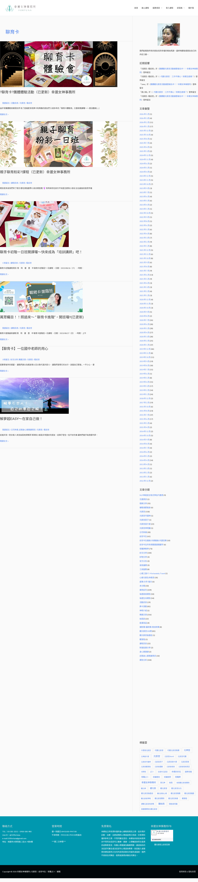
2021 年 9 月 (144, 262)
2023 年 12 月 (145, 176)
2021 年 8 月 (144, 266)
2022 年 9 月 (144, 217)
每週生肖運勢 (145, 598)
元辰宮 (142, 511)
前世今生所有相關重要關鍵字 (151, 544)
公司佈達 (14, 430)
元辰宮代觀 (182, 756)
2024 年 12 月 (145, 155)
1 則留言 (5, 263)
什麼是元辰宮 (146, 750)
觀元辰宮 (163, 788)
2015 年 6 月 (144, 419)
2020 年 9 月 (144, 312)
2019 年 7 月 (144, 369)
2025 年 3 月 (144, 151)
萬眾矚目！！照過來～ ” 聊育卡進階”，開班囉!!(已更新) (42, 317)
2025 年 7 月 (144, 143)
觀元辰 (153, 788)
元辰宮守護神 (145, 516)
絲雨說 (142, 619)
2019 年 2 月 (144, 390)
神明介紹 (143, 610)
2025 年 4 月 (144, 147)
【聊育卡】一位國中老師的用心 (24, 349)
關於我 (191, 8)
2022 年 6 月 (144, 225)
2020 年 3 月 (144, 336)
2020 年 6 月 (144, 324)
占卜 (152, 772)
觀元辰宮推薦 (175, 793)
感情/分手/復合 (146, 582)
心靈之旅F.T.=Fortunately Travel (152, 573)
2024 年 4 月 (144, 172)
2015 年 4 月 (144, 427)
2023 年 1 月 (144, 209)
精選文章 (22, 359)
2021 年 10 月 (145, 258)
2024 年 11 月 (145, 159)
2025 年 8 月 (144, 139)
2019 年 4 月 (144, 382)
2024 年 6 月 (144, 163)
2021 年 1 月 (144, 295)
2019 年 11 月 (145, 353)
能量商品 (143, 623)
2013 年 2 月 (144, 472)
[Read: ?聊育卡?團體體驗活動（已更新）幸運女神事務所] (58, 64)
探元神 (162, 783)
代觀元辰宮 (159, 750)
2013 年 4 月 (144, 464)
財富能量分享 (145, 647)
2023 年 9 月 (144, 188)
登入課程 (169, 8)
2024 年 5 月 (144, 168)
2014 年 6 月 (144, 452)
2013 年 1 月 (144, 477)
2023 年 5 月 (144, 200)
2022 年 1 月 (144, 246)
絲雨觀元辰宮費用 (183, 783)
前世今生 (143, 536)
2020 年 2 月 (144, 341)
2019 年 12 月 (145, 349)
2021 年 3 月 (144, 287)
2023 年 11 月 (145, 180)
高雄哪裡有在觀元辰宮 (149, 809)
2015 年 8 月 (144, 411)
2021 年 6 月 (144, 275)
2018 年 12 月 (145, 398)
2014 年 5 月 (144, 456)
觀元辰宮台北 (176, 788)
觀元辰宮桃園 (189, 793)
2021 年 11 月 (145, 254)
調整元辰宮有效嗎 (147, 804)
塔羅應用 (156, 777)
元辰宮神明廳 (145, 528)
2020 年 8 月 (144, 316)
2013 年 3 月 (144, 468)
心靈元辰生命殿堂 (147, 577)
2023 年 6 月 (144, 196)
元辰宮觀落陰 (146, 767)
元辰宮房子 (144, 520)
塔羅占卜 (145, 777)
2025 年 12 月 (145, 130)
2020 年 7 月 (144, 320)
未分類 (142, 586)
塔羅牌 (178, 777)
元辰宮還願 (159, 767)
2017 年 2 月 (144, 402)
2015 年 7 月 (144, 415)
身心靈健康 (144, 652)
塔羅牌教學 (144, 549)
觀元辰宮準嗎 (146, 798)
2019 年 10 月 (145, 357)
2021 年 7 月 (144, 271)
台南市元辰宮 (163, 772)
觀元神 (143, 788)
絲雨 (171, 783)
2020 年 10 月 (145, 308)
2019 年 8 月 (144, 365)
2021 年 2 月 (144, 291)
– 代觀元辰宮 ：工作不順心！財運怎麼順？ (176, 76)
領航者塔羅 (173, 804)
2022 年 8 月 (144, 221)
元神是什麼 (145, 756)
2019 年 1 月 (144, 394)
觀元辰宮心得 (162, 793)
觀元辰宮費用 (159, 798)
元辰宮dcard (169, 756)
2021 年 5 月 (144, 279)
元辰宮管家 (185, 762)
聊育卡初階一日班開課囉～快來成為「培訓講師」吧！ (41, 252)
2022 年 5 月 (144, 229)
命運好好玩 (176, 772)
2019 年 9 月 (144, 361)
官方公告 (143, 561)
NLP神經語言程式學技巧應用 (151, 495)
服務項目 (156, 8)
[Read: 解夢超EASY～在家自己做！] (34, 395)
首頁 (136, 8)
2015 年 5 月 (144, 423)
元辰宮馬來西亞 (184, 767)
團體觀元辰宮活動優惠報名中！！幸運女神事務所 (170, 84)
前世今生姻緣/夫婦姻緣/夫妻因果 (153, 540)
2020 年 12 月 (145, 299)
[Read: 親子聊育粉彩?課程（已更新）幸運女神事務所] (58, 144)
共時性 (143, 772)
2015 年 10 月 (145, 407)
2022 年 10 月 (145, 213)
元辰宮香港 (171, 767)
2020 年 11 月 (145, 304)
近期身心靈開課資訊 (27, 430)
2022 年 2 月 (144, 242)
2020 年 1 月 (144, 345)
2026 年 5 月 (144, 114)
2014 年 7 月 (144, 448)
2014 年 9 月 (144, 439)
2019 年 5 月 (144, 378)
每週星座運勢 (145, 594)
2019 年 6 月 (144, 374)
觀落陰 (142, 639)
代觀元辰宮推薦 (173, 750)
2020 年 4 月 (144, 332)
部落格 (179, 8)
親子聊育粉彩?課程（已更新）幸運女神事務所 (35, 172)
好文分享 (14, 359)
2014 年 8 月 (144, 444)
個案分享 (143, 503)
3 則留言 (5, 359)
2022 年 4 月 (144, 233)
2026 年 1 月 (144, 126)
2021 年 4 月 (144, 283)
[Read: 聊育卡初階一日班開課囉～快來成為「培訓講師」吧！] (34, 224)
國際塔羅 (188, 772)
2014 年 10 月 (145, 435)
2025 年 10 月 (145, 135)
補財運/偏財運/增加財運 (149, 627)
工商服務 (143, 569)
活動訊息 (14, 103)
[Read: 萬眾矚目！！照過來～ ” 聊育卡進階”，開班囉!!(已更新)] (41, 296)
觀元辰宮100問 (146, 631)
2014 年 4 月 (144, 460)
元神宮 (187, 750)
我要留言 (6, 103)
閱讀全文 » (4, 114)
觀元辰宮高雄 (173, 798)
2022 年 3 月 (144, 238)
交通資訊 (143, 499)
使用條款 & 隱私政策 (187, 871)
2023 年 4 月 (144, 205)
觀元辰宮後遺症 (146, 635)
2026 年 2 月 (144, 122)
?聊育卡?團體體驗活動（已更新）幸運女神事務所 (37, 92)
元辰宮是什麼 (145, 524)
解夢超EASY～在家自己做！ (21, 419)
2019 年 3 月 (144, 386)
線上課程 (145, 8)
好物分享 (143, 557)
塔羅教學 (167, 777)
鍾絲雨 (161, 803)
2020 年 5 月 (144, 328)
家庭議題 (143, 565)
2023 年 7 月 (144, 192)
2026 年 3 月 (144, 118)
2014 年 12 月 (145, 431)
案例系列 (143, 590)
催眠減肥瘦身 (145, 507)
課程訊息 (14, 183)
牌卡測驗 (143, 606)
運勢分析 (143, 660)
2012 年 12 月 (145, 481)
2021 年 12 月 (145, 250)
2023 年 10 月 (145, 184)
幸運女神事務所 (149, 782)
